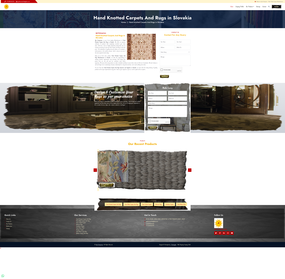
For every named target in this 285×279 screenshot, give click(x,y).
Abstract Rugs (108, 204)
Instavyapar (173, 244)
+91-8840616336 (10, 1)
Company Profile (239, 6)
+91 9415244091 (150, 225)
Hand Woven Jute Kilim (155, 204)
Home (231, 6)
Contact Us (8, 221)
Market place (9, 226)
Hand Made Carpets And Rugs (83, 221)
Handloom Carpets (119, 204)
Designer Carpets (143, 204)
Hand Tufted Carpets (81, 222)
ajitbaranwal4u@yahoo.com (24, 1)
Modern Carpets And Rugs (171, 204)
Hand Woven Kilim (131, 204)
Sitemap (258, 6)
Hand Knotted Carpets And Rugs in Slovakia (146, 22)
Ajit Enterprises (99, 244)
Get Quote (276, 6)
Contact (264, 6)
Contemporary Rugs (184, 204)
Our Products (249, 6)
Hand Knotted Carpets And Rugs (83, 219)
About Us (8, 219)
